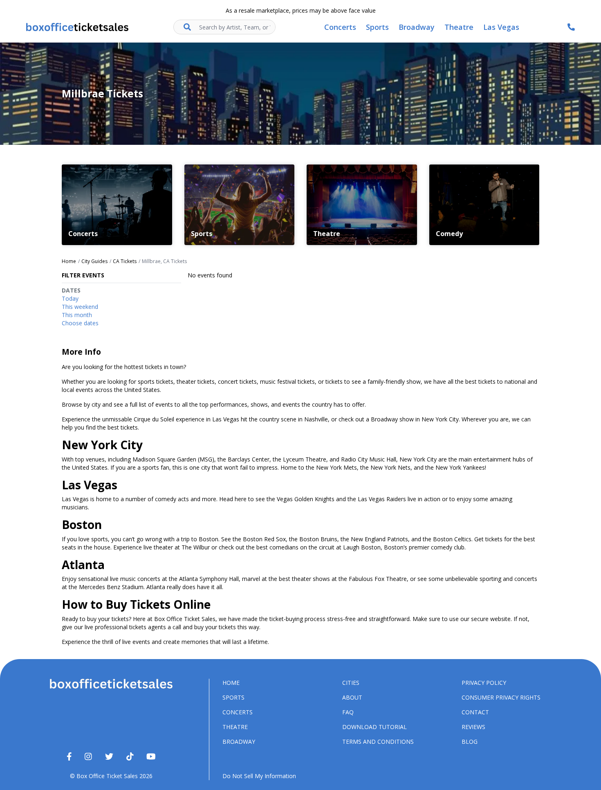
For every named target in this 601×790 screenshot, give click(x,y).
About (352, 697)
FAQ (348, 712)
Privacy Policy (484, 682)
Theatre (235, 727)
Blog (470, 741)
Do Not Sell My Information (259, 776)
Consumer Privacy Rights (501, 697)
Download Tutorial (374, 727)
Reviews (473, 727)
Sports (233, 697)
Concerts (237, 712)
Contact (475, 712)
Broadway (238, 741)
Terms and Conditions (378, 741)
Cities (350, 682)
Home (231, 682)
